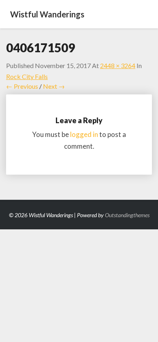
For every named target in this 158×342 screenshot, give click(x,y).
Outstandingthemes (127, 215)
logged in (84, 134)
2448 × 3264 (117, 65)
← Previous (22, 86)
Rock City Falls (27, 76)
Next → (54, 86)
